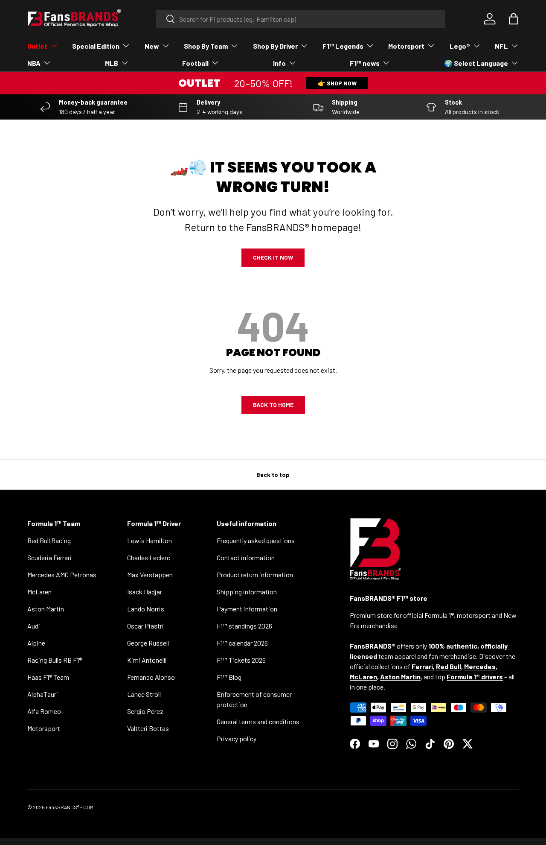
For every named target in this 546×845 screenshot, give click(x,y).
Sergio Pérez (145, 711)
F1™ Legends (342, 46)
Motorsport (406, 46)
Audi (33, 626)
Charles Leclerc (148, 557)
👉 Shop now (337, 83)
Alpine (36, 643)
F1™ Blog (229, 677)
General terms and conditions (258, 721)
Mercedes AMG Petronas (61, 574)
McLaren (39, 592)
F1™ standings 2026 (244, 626)
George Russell (148, 643)
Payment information (247, 609)
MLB (111, 63)
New (152, 46)
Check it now (273, 257)
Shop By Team (206, 46)
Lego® (460, 46)
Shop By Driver (275, 46)
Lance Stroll (144, 694)
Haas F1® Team (48, 677)
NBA (34, 63)
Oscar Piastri (145, 626)
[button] (513, 18)
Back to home (273, 404)
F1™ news (365, 63)
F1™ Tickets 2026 (241, 660)
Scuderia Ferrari (49, 557)
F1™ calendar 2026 (242, 643)
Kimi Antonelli (147, 660)
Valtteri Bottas (148, 728)
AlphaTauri (42, 694)
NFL (501, 46)
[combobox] (301, 19)
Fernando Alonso (151, 677)
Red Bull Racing (49, 540)
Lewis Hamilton (149, 540)
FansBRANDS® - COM (69, 807)
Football (195, 63)
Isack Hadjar (144, 592)
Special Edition (95, 46)
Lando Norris (145, 609)
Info (279, 63)
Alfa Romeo (44, 711)
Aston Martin (45, 609)
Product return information (255, 574)
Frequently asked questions (256, 540)
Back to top (273, 474)
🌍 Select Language (476, 63)
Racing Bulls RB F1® (54, 660)
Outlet (37, 46)
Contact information (246, 557)
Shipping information (247, 592)
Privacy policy (236, 738)
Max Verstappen (150, 574)
